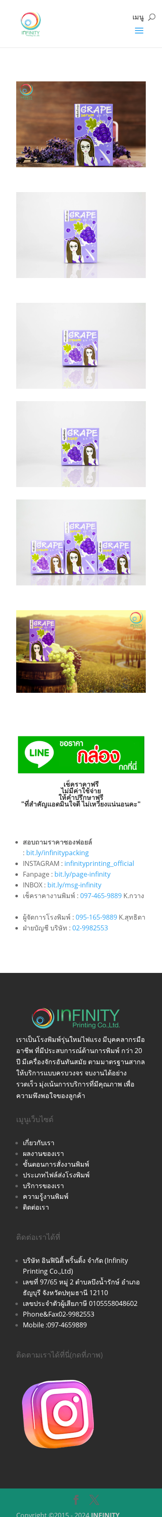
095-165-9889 (96, 917)
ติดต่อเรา (36, 1207)
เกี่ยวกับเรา (38, 1142)
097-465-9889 (101, 895)
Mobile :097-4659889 (55, 1324)
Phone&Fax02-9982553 (58, 1314)
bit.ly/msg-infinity (74, 884)
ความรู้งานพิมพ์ (46, 1196)
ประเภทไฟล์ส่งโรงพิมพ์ (56, 1174)
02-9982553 (90, 927)
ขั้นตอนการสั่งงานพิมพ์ (56, 1164)
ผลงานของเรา (43, 1153)
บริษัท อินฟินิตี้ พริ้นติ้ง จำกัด (64, 1260)
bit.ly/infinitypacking (57, 852)
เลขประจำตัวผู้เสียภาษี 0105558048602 (80, 1303)
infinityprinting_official (99, 863)
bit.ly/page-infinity (82, 874)
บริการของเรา (43, 1185)
